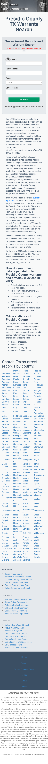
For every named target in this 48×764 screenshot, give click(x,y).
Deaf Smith (7, 548)
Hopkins (17, 517)
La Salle (26, 404)
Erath (15, 393)
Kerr (24, 387)
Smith (36, 438)
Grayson (17, 449)
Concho (5, 514)
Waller (37, 503)
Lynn (25, 444)
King (25, 393)
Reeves (37, 387)
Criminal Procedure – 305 (16, 636)
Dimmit (16, 370)
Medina (26, 475)
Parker (25, 545)
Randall (37, 376)
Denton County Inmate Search (18, 585)
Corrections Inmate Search (16, 639)
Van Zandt (38, 492)
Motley (25, 506)
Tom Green (39, 475)
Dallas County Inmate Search (17, 588)
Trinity (36, 480)
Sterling (37, 444)
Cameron (6, 459)
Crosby (5, 533)
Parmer (26, 548)
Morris (25, 503)
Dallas (5, 542)
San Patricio (39, 418)
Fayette (16, 401)
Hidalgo (16, 503)
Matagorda (27, 459)
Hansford (17, 472)
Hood (15, 514)
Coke (4, 489)
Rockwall (38, 398)
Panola (26, 542)
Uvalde (37, 486)
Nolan (25, 520)
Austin (5, 393)
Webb (36, 514)
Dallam (5, 540)
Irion (15, 537)
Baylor (5, 404)
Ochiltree (26, 528)
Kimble (26, 390)
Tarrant (37, 455)
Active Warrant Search (14, 627)
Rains (36, 373)
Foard (15, 411)
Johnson (17, 559)
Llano (25, 435)
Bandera (5, 398)
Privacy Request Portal (24, 668)
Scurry (37, 427)
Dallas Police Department (16, 610)
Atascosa (6, 390)
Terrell (36, 463)
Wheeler (37, 520)
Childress (6, 480)
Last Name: (12, 68)
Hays (15, 492)
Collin (4, 494)
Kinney (26, 396)
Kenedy (26, 382)
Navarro (26, 514)
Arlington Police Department (17, 605)
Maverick (26, 463)
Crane (4, 525)
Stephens (38, 441)
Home (24, 657)
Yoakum (37, 548)
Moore (25, 499)
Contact (24, 686)
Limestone (27, 429)
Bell (3, 411)
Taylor (36, 459)
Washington (39, 510)
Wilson (37, 537)
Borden (5, 421)
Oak (24, 525)
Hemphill (17, 494)
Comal (5, 506)
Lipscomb (27, 432)
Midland (26, 480)
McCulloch (27, 466)
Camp (4, 463)
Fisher (16, 404)
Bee (4, 407)
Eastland (17, 379)
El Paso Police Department (16, 607)
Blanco (5, 418)
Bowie (5, 427)
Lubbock (26, 441)
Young (37, 551)
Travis (36, 478)
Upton (36, 483)
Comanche (7, 510)
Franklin (16, 418)
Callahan (6, 455)
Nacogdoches (28, 510)
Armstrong (6, 387)
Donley (16, 373)
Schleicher (38, 424)
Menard (26, 478)
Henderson (17, 499)
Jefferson (17, 551)
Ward (36, 506)
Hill (14, 506)
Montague (27, 492)
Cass (4, 469)
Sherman (38, 435)
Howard (16, 523)
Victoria (37, 494)
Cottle (4, 523)
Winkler (37, 540)
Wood (36, 545)
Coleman (6, 492)
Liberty (25, 427)
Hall (15, 466)
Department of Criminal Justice (18, 641)
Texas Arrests (9, 4)
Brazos (5, 432)
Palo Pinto (27, 540)
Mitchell (26, 489)
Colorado (6, 503)
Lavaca (26, 418)
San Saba (38, 421)
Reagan (37, 379)
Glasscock (17, 438)
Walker (37, 499)
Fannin (16, 398)
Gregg (16, 452)
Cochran (5, 486)
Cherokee (6, 478)
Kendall (26, 379)
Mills (25, 486)
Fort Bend (17, 415)
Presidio (37, 370)
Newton (26, 517)
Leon (25, 424)
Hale (15, 463)
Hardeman (18, 475)
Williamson (39, 533)
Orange (26, 537)
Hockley (16, 510)
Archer (5, 384)
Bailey (5, 396)
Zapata (37, 554)
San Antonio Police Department (18, 599)
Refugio (37, 390)
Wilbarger (38, 525)
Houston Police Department (17, 613)
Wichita (37, 523)
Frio (15, 424)
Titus (36, 472)
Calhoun (5, 452)
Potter (25, 557)
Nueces (26, 523)
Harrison (17, 483)
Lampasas (27, 415)
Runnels (37, 401)
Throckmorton (40, 469)
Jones (25, 370)
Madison (26, 446)
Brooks (5, 441)
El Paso (16, 387)
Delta (4, 551)
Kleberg (26, 398)
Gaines (16, 427)
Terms (24, 674)
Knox (25, 401)
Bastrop (5, 401)
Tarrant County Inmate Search (18, 576)
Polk (24, 554)
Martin (25, 452)
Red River (38, 384)
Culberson (6, 537)
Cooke (5, 517)
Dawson (5, 545)
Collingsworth (7, 499)
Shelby (37, 432)
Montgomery (28, 494)
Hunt (15, 528)
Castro (5, 472)
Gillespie (17, 435)
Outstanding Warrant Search (17, 624)
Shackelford (39, 429)
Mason (25, 455)
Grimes (16, 455)
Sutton (37, 449)
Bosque (5, 424)
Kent (25, 384)
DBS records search (13, 644)
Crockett (5, 528)
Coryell (5, 520)
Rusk (36, 404)
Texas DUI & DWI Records (16, 647)
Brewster (6, 435)
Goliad (16, 441)
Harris (16, 480)
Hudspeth (17, 525)
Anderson (6, 373)
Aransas (5, 382)
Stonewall (38, 446)
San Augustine (38, 411)
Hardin (16, 478)
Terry (36, 466)
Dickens (5, 559)
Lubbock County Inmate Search (18, 579)
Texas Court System (13, 630)
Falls (15, 396)
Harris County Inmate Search (17, 582)
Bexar (4, 415)
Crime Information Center (16, 633)
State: (8, 78)
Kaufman (26, 376)
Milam (25, 483)
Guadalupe (17, 459)
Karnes (26, 373)
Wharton (37, 517)
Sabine (37, 407)
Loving (25, 438)
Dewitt (5, 557)
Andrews (6, 376)
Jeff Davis (17, 548)
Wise (36, 542)
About (24, 680)
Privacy (24, 663)
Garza (16, 432)
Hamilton (17, 469)
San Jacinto (39, 415)
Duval (15, 376)
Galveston (17, 429)
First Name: (12, 59)
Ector (15, 382)
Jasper (16, 545)
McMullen (27, 472)
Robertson (38, 396)
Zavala (37, 557)
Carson (5, 466)
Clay (4, 483)
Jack (15, 540)
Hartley (16, 486)
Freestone (17, 421)
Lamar (25, 407)
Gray (15, 446)
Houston (17, 520)
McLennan (27, 469)
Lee (24, 421)
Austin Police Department (16, 602)
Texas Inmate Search (14, 573)
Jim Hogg (17, 554)
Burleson (6, 446)
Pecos (25, 551)
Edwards (17, 384)
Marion (26, 449)
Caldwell (26, 559)
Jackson (17, 542)
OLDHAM (27, 533)
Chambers (6, 475)
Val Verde (38, 489)
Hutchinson (17, 533)
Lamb (25, 411)
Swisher (37, 452)
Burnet (5, 449)
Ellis (15, 390)
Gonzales (17, 444)
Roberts (37, 393)
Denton (5, 554)
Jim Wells (17, 557)
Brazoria (5, 429)
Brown (5, 444)
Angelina (6, 379)
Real (36, 382)
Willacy (37, 528)
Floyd (15, 407)
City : (12, 87)
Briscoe (5, 438)
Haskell (16, 489)
